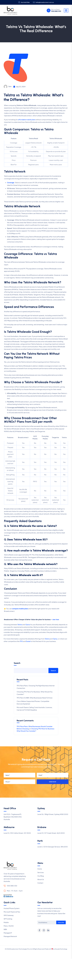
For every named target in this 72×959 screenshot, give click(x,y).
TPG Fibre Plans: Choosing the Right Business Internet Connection (36, 687)
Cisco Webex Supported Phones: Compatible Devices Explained (33, 702)
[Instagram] (44, 930)
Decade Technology (61, 949)
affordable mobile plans (26, 120)
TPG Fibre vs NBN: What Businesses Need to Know (34, 698)
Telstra (20, 625)
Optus (28, 625)
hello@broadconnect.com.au (45, 2)
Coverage (10, 183)
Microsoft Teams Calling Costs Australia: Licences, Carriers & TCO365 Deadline (34, 708)
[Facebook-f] (39, 930)
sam (10, 86)
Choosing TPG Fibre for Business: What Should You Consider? (34, 693)
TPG (21, 641)
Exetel (28, 641)
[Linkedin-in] (48, 930)
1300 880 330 (56, 11)
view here (55, 619)
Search (17, 663)
